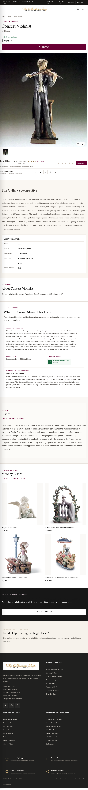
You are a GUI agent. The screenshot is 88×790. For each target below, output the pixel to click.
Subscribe (80, 2)
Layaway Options (52, 673)
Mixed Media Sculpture (53, 726)
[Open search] (78, 9)
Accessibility (50, 683)
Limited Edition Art (9, 740)
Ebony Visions (8, 733)
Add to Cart (44, 47)
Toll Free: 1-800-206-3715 (11, 692)
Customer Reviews (52, 690)
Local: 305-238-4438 (10, 696)
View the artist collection (13, 478)
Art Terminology (51, 680)
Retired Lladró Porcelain (54, 723)
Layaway (71, 2)
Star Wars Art (50, 730)
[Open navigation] (5, 9)
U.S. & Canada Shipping (54, 676)
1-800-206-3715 (50, 2)
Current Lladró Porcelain (54, 719)
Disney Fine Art (8, 730)
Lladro (9, 16)
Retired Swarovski (52, 733)
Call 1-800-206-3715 (44, 612)
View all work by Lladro (13, 418)
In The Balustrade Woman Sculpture (59, 527)
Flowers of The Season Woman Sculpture (61, 577)
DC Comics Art (8, 726)
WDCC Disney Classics (54, 737)
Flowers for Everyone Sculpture (14, 577)
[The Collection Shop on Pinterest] (17, 705)
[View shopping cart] (83, 9)
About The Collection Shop (55, 669)
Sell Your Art (62, 2)
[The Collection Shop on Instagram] (11, 705)
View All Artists (8, 744)
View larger (80, 144)
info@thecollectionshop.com (12, 699)
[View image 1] (5, 152)
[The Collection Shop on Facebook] (5, 705)
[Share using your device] (50, 172)
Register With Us (51, 687)
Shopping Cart (51, 694)
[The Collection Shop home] (42, 9)
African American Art (10, 719)
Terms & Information (61, 779)
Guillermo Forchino (9, 737)
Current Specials (51, 740)
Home (3, 16)
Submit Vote (81, 163)
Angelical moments (9, 527)
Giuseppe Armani (9, 723)
